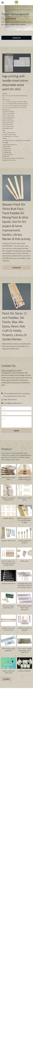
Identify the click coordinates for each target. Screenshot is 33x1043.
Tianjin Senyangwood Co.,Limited (15, 16)
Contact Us (16, 37)
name (4, 408)
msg (3, 418)
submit (16, 430)
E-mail (4, 413)
